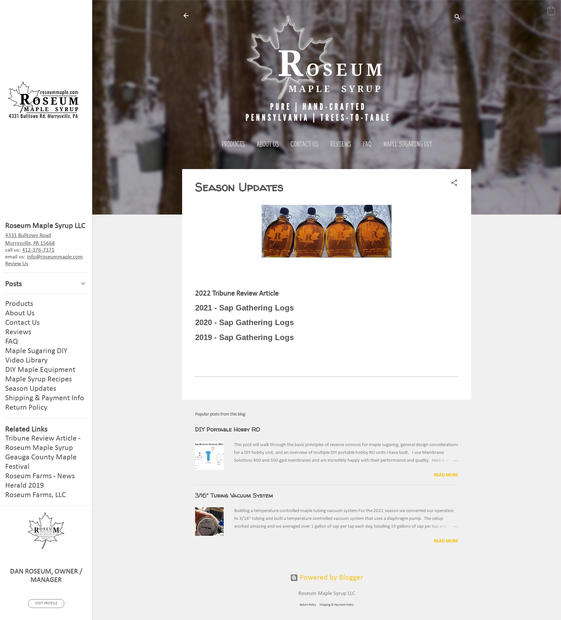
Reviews (340, 145)
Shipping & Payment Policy (336, 605)
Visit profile (46, 603)
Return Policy (308, 605)
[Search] (457, 18)
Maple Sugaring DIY (407, 145)
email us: (44, 257)
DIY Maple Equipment (40, 370)
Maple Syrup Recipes (38, 379)
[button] (551, 10)
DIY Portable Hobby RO (227, 429)
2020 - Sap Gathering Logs (244, 322)
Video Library (26, 360)
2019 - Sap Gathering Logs (244, 337)
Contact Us (304, 145)
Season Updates (30, 389)
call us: (30, 250)
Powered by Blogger (330, 578)
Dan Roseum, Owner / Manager (46, 576)
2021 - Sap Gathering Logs (244, 307)
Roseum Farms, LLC (35, 495)
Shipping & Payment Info (44, 398)
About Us (268, 145)
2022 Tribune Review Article (237, 293)
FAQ (367, 145)
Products (233, 145)
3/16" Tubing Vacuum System (234, 495)
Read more (446, 475)
